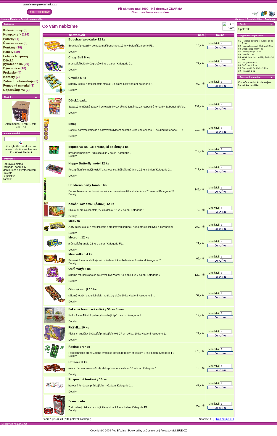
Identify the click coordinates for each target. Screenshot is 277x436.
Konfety (9, 77)
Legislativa (9, 176)
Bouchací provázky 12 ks (86, 39)
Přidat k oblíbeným (39, 11)
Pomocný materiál (16, 85)
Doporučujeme (14, 90)
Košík (243, 24)
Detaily (72, 51)
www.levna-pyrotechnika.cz (40, 4)
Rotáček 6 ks (77, 362)
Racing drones (79, 346)
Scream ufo (76, 401)
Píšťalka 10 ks (78, 327)
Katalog (14, 19)
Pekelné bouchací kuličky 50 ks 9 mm (96, 309)
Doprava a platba (13, 164)
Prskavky (10, 72)
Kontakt (7, 179)
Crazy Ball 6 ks (79, 57)
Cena (201, 35)
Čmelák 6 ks (77, 77)
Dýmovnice (11, 68)
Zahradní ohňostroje (18, 81)
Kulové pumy (13, 30)
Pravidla (7, 173)
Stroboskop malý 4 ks (252, 49)
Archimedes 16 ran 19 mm (20, 123)
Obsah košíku (254, 19)
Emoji (72, 123)
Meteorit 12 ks (78, 237)
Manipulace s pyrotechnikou (19, 170)
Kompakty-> (12, 34)
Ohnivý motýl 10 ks (82, 289)
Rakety (8, 51)
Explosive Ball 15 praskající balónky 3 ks (98, 146)
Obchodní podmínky (14, 167)
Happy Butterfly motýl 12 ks (88, 163)
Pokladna (270, 19)
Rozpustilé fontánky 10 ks (87, 379)
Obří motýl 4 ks (79, 268)
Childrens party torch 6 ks (87, 185)
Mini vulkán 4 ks (80, 254)
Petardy (8, 38)
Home (5, 19)
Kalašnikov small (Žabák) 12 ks (91, 204)
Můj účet (239, 19)
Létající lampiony (16, 56)
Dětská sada (77, 100)
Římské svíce (13, 43)
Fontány (9, 47)
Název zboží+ (77, 35)
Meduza (74, 220)
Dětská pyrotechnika (32, 19)
